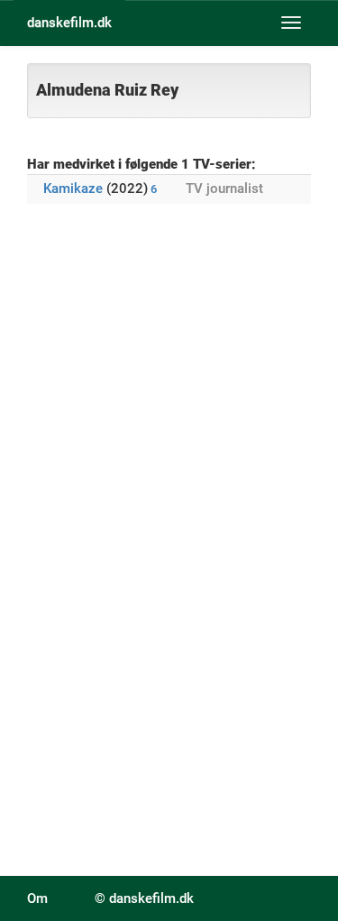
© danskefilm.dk (144, 898)
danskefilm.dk (69, 22)
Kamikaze (73, 188)
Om (37, 898)
